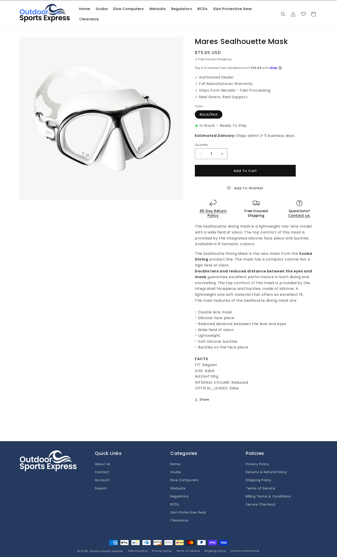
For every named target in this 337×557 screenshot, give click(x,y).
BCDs (174, 504)
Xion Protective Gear (188, 512)
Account (102, 480)
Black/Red (209, 114)
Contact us (299, 215)
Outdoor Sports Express (107, 551)
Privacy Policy (257, 464)
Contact (102, 472)
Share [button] (204, 399)
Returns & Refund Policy (266, 472)
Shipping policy (215, 551)
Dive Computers (184, 480)
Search (101, 488)
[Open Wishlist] (303, 14)
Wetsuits (177, 488)
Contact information (245, 551)
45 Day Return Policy (213, 213)
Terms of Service (260, 488)
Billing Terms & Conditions (268, 496)
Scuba (175, 472)
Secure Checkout (261, 504)
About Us (102, 464)
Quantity (201, 145)
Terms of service (188, 551)
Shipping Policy (258, 480)
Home (175, 464)
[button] (283, 14)
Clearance (179, 520)
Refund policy (138, 551)
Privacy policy (162, 551)
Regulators (179, 496)
